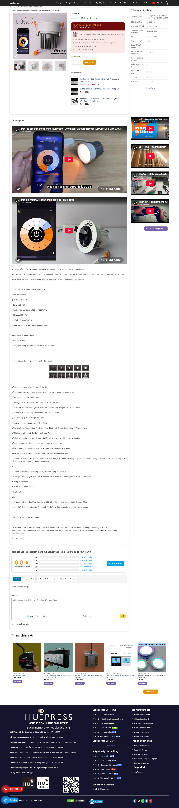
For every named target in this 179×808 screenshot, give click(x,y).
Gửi (122, 616)
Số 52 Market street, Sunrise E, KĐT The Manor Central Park (57, 742)
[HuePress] (15, 3)
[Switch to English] (158, 3)
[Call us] (143, 801)
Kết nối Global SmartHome (119, 3)
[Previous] (17, 35)
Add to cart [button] (17, 681)
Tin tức (146, 3)
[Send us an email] (139, 801)
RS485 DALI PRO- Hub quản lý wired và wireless (88, 676)
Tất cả (17, 579)
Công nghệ (88, 3)
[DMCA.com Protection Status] (76, 801)
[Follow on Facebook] (135, 801)
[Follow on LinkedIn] (146, 801)
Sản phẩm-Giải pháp (73, 3)
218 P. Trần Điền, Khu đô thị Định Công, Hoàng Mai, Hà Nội (41, 747)
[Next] (63, 35)
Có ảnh (73, 579)
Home (12, 7)
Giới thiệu (136, 3)
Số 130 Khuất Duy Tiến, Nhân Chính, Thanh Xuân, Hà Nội (36, 758)
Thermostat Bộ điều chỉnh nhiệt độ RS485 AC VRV (120, 676)
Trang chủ (60, 3)
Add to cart (89, 62)
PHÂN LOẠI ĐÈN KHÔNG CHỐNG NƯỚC (29, 7)
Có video (63, 579)
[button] (162, 2)
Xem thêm (149, 88)
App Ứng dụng (101, 3)
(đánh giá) (85, 18)
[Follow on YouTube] (150, 801)
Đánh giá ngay (115, 564)
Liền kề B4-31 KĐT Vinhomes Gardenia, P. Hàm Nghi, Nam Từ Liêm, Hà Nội (43, 752)
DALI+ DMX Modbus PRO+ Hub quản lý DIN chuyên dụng (57, 676)
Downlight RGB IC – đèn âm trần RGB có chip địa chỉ (151, 676)
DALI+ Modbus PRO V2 (20, 675)
